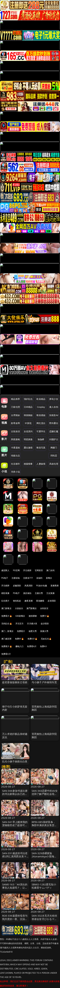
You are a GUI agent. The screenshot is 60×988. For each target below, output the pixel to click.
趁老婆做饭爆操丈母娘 (15, 682)
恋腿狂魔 (53, 431)
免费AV (43, 646)
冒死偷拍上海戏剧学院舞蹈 (44, 708)
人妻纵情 (40, 463)
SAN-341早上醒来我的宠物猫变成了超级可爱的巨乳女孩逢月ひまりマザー (15, 826)
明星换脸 (28, 439)
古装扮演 (15, 431)
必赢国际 (17, 585)
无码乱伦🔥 (6, 623)
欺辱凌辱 (15, 423)
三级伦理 (15, 406)
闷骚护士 (53, 439)
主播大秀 (39, 593)
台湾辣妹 (15, 415)
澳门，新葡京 (7, 631)
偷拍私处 (17, 600)
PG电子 (4, 578)
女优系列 (28, 431)
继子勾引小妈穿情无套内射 (15, 708)
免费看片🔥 (6, 616)
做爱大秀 (33, 631)
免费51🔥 (44, 616)
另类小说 (15, 471)
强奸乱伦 (28, 398)
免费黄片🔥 (6, 646)
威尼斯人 (5, 570)
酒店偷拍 (27, 593)
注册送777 (28, 578)
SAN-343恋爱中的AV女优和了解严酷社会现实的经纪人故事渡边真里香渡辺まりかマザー (45, 795)
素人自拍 (53, 406)
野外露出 (53, 423)
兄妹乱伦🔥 (46, 638)
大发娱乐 (19, 608)
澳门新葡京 (6, 608)
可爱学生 (40, 431)
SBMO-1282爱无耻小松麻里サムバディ (44, 886)
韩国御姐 (28, 415)
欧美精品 (40, 398)
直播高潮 (54, 585)
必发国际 (52, 600)
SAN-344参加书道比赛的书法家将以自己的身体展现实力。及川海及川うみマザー (15, 795)
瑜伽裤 (41, 439)
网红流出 (40, 423)
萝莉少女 (53, 398)
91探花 (28, 423)
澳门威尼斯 (6, 638)
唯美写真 (40, 447)
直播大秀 (44, 631)
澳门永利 (50, 570)
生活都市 (15, 463)
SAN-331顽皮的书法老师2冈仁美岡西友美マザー (15, 856)
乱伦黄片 (5, 600)
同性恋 (53, 455)
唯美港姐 (40, 415)
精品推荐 (15, 398)
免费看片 (21, 631)
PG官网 (16, 570)
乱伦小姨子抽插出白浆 (15, 761)
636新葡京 (20, 616)
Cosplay (41, 406)
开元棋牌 (27, 570)
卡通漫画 (15, 447)
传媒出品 (15, 455)
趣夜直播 (28, 600)
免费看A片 (31, 646)
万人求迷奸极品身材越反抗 (15, 735)
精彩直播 (5, 593)
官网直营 (39, 570)
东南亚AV (53, 415)
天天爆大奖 (32, 623)
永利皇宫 (44, 608)
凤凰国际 (28, 585)
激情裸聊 (33, 616)
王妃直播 (50, 593)
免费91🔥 (19, 638)
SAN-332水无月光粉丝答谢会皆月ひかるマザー (44, 919)
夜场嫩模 (40, 600)
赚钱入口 (20, 646)
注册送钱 (16, 578)
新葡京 (49, 578)
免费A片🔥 (33, 638)
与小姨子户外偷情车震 (44, 682)
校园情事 (28, 463)
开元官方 (20, 623)
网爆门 (53, 447)
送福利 (39, 578)
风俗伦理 (53, 463)
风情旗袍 (15, 439)
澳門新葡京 (31, 608)
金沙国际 (45, 623)
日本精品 (28, 406)
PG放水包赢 (41, 585)
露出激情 (28, 447)
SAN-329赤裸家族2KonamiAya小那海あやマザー (44, 856)
